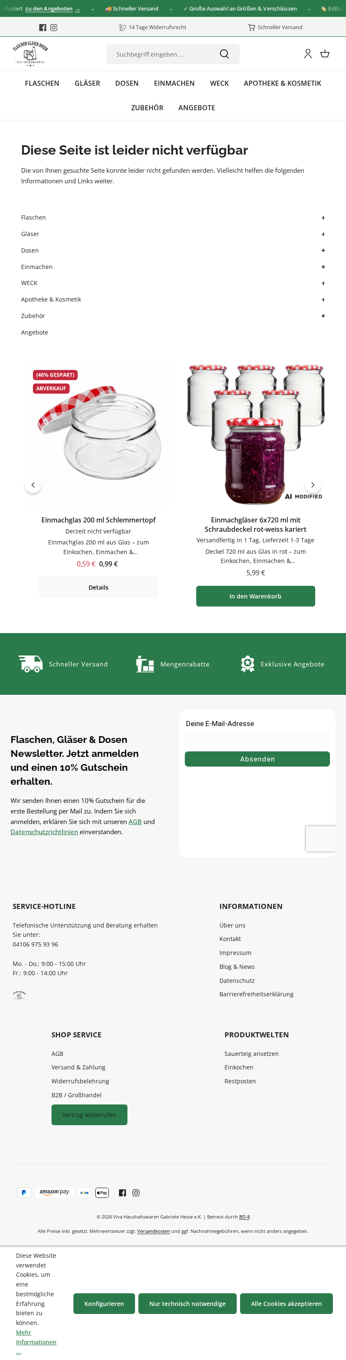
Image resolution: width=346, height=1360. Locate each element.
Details (98, 587)
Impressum (235, 953)
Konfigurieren (104, 1304)
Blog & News (237, 967)
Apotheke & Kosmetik (51, 299)
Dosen (30, 250)
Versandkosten (153, 1231)
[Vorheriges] (32, 484)
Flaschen (33, 217)
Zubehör (33, 316)
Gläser (30, 234)
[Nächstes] (313, 484)
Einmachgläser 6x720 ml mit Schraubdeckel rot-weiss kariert (255, 525)
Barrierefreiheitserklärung (256, 994)
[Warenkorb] (324, 54)
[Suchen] (224, 54)
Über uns (232, 925)
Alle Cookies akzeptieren (286, 1304)
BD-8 (244, 1216)
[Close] (335, 8)
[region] (173, 484)
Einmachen (37, 267)
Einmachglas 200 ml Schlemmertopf (98, 520)
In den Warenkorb (255, 596)
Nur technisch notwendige (187, 1304)
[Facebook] (42, 27)
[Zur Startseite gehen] (30, 53)
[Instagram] (53, 27)
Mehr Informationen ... (36, 1342)
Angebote (34, 332)
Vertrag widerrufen (89, 1115)
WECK (29, 283)
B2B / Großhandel (76, 1095)
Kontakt (230, 939)
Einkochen (239, 1067)
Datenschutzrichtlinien (44, 831)
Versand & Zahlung (78, 1067)
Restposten (240, 1081)
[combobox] (158, 54)
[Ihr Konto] (308, 54)
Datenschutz (237, 980)
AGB (135, 821)
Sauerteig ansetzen (251, 1054)
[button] (322, 217)
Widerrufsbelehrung (80, 1081)
